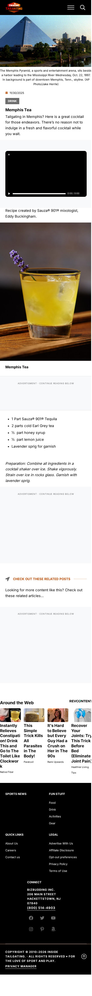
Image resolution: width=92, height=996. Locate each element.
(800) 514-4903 (41, 908)
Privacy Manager (21, 966)
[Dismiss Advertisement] (9, 154)
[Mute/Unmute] (83, 194)
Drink (12, 101)
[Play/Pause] (9, 194)
